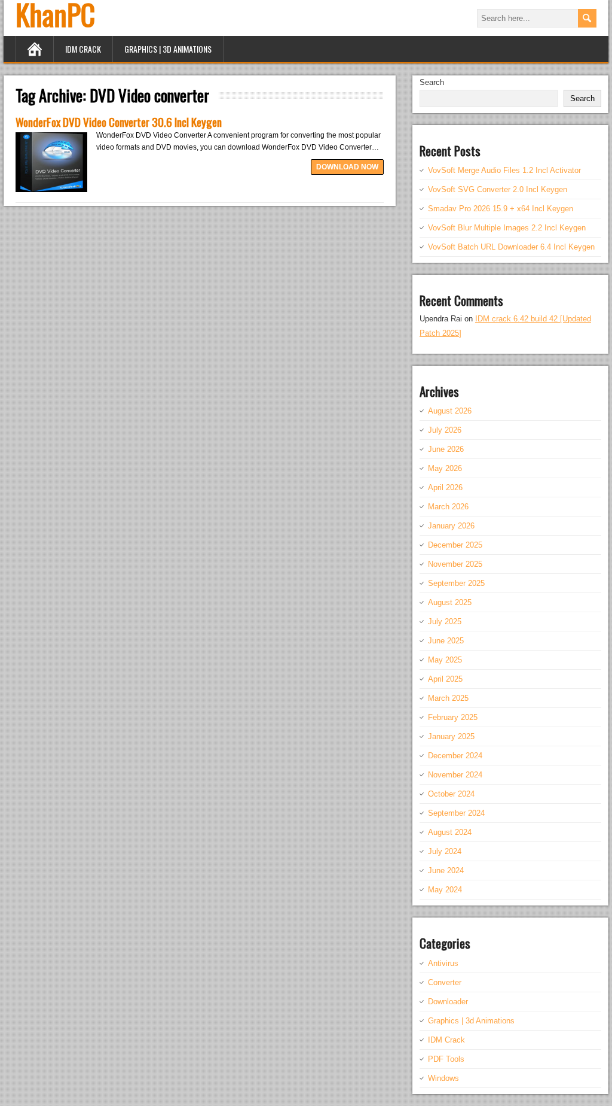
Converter (444, 982)
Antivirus (443, 963)
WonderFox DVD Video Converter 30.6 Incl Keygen (119, 121)
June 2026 (446, 449)
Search (432, 82)
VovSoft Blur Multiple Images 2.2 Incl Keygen (507, 227)
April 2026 (445, 487)
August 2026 (450, 410)
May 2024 (445, 889)
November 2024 (455, 774)
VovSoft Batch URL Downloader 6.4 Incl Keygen (511, 246)
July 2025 (444, 621)
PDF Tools (446, 1059)
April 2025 (445, 678)
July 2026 (444, 430)
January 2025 (451, 736)
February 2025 (453, 717)
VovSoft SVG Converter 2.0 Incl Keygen (497, 189)
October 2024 (451, 793)
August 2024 (450, 832)
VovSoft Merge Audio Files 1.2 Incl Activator (504, 170)
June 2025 (446, 640)
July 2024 (444, 851)
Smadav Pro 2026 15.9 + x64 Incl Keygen (500, 208)
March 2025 (448, 698)
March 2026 (448, 506)
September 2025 (456, 583)
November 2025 (455, 564)
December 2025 (455, 544)
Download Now (347, 167)
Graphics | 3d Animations (168, 48)
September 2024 (456, 813)
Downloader (448, 1001)
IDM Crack (83, 48)
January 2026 (451, 525)
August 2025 (450, 602)
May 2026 (445, 468)
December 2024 (455, 755)
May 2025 (445, 659)
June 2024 (446, 870)
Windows (443, 1078)
